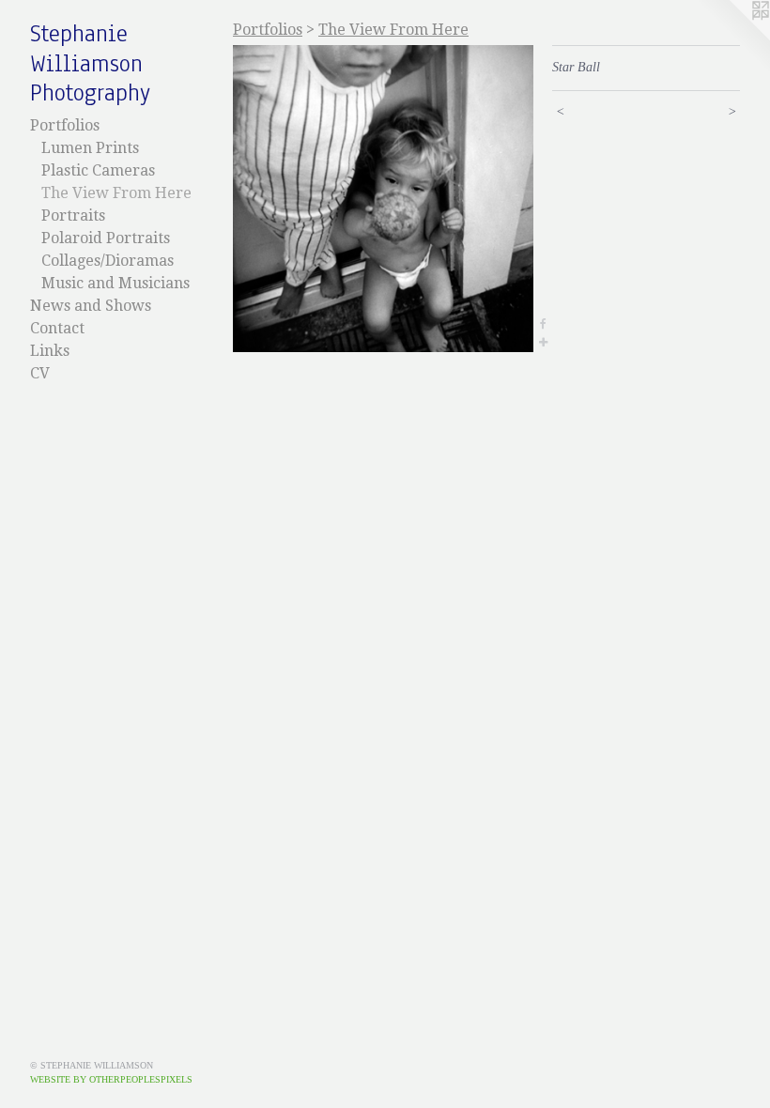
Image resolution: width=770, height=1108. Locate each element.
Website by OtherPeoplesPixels (111, 1079)
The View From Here (116, 193)
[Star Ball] (383, 198)
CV (40, 373)
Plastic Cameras (98, 170)
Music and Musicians (115, 283)
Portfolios (65, 125)
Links (49, 351)
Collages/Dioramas (107, 260)
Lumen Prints (90, 148)
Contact (57, 328)
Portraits (73, 215)
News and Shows (90, 306)
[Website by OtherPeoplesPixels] (732, 37)
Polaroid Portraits (105, 238)
